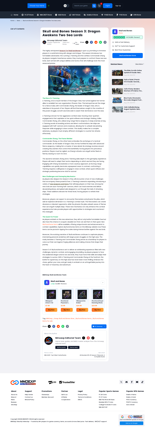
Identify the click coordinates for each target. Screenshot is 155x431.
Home (16, 15)
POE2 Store (108, 15)
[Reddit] (95, 42)
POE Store (123, 15)
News (13, 400)
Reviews (13, 402)
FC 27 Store (29, 15)
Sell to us (64, 394)
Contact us (29, 397)
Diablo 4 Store (92, 15)
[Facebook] (91, 42)
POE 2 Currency (131, 400)
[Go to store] (103, 283)
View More (139, 64)
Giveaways (45, 394)
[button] (131, 420)
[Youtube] (137, 382)
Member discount (48, 397)
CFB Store (137, 15)
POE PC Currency (132, 402)
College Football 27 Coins (107, 405)
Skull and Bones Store (127, 55)
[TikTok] (92, 337)
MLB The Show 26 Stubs (107, 400)
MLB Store (62, 15)
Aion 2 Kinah (130, 405)
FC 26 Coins (103, 394)
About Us (14, 394)
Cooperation (65, 400)
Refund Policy (29, 400)
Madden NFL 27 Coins (106, 402)
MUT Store (76, 15)
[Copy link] (105, 42)
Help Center (29, 394)
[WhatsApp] (100, 42)
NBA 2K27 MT (103, 407)
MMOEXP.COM (27, 419)
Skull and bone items (50, 224)
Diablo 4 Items (131, 394)
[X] (86, 42)
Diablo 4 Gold (131, 397)
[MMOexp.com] (23, 382)
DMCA (80, 400)
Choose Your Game (37, 6)
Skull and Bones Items (83, 318)
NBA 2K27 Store (46, 15)
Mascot (13, 397)
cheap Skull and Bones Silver (64, 318)
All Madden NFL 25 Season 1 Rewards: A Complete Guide (92, 356)
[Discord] (126, 382)
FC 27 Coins (103, 397)
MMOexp (49, 318)
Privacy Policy (82, 394)
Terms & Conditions (84, 397)
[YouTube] (88, 337)
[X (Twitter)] (83, 337)
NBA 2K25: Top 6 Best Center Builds (55, 355)
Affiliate (64, 397)
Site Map (14, 405)
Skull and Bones (58, 281)
